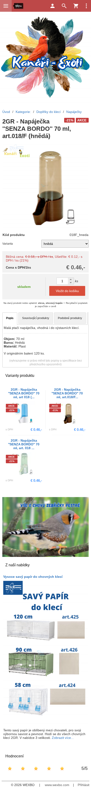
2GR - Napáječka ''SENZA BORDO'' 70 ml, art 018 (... (23, 393)
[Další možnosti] (86, 6)
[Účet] (52, 6)
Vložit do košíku (67, 291)
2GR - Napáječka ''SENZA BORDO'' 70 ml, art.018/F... (67, 393)
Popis (10, 318)
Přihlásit (83, 785)
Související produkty (35, 318)
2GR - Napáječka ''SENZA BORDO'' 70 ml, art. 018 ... (23, 444)
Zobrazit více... (63, 738)
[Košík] (76, 6)
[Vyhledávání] (64, 6)
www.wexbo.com (57, 785)
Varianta (7, 243)
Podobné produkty (70, 318)
